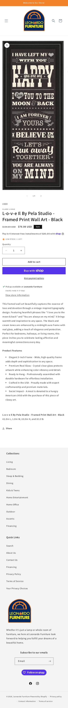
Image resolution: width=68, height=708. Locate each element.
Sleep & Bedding (14, 476)
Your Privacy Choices (17, 588)
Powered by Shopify (38, 696)
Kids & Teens (12, 490)
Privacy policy (56, 696)
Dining (9, 483)
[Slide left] (27, 195)
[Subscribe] (49, 661)
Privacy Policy (13, 574)
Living (9, 461)
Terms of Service (15, 581)
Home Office (12, 504)
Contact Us (12, 560)
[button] (6, 20)
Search (9, 545)
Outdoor (10, 511)
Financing (11, 526)
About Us (11, 552)
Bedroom (11, 469)
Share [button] (9, 428)
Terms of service (46, 701)
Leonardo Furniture (21, 696)
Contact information (27, 701)
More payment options (34, 278)
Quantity (6, 244)
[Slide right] (40, 195)
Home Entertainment (17, 497)
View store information (17, 295)
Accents (10, 518)
